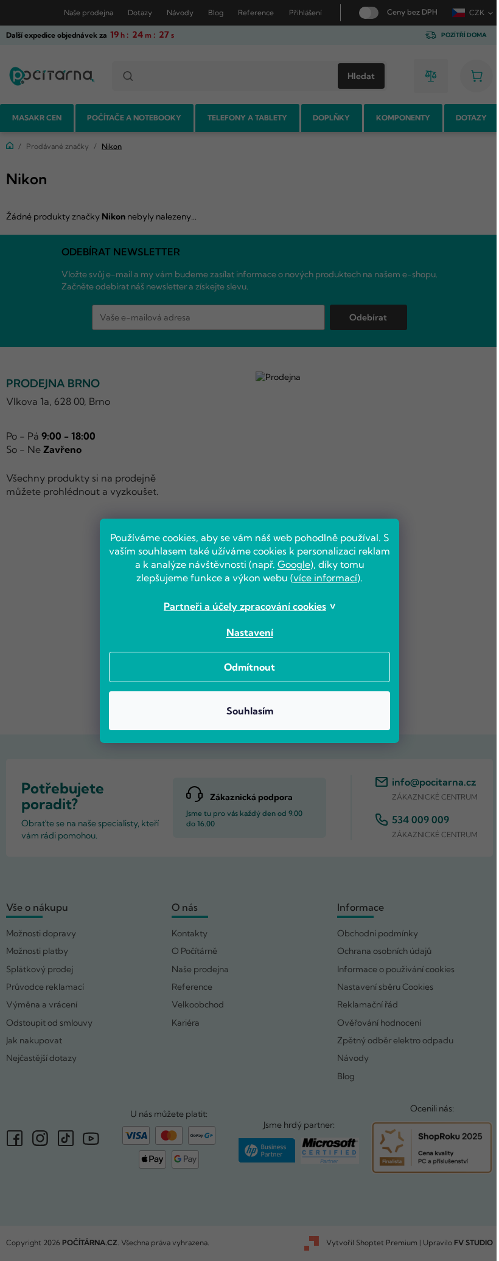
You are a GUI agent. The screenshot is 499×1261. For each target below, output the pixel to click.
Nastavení (245, 632)
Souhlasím (245, 711)
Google (306, 564)
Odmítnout (245, 667)
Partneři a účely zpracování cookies (240, 606)
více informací (321, 578)
